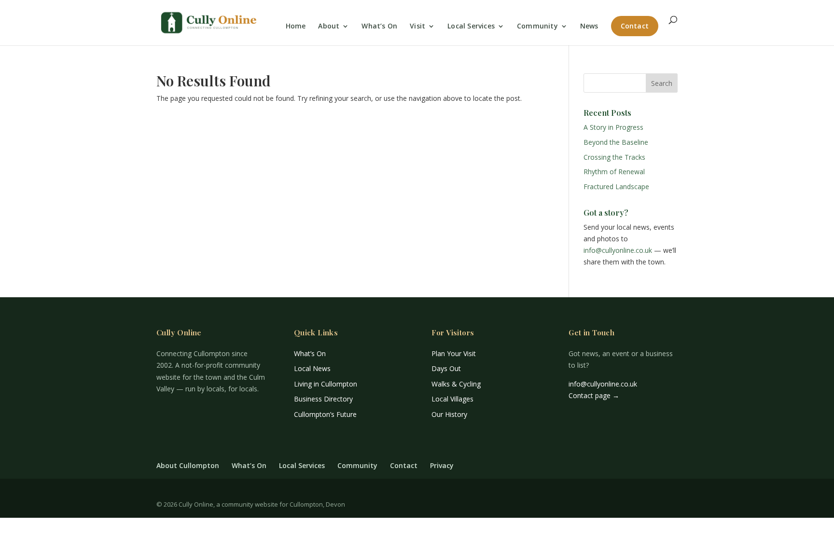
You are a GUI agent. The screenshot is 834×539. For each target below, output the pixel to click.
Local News (312, 368)
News (589, 26)
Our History (449, 414)
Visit (417, 26)
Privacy (442, 465)
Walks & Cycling (456, 383)
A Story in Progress (613, 127)
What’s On (379, 26)
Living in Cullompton (325, 383)
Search (661, 83)
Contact (635, 25)
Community (537, 26)
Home (296, 26)
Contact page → (594, 395)
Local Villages (452, 398)
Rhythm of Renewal (614, 171)
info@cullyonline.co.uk (618, 250)
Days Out (446, 368)
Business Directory (323, 398)
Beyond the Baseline (616, 142)
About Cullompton (187, 465)
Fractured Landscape (616, 186)
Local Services (471, 26)
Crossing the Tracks (614, 157)
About (328, 26)
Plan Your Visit (453, 353)
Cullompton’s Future (325, 414)
